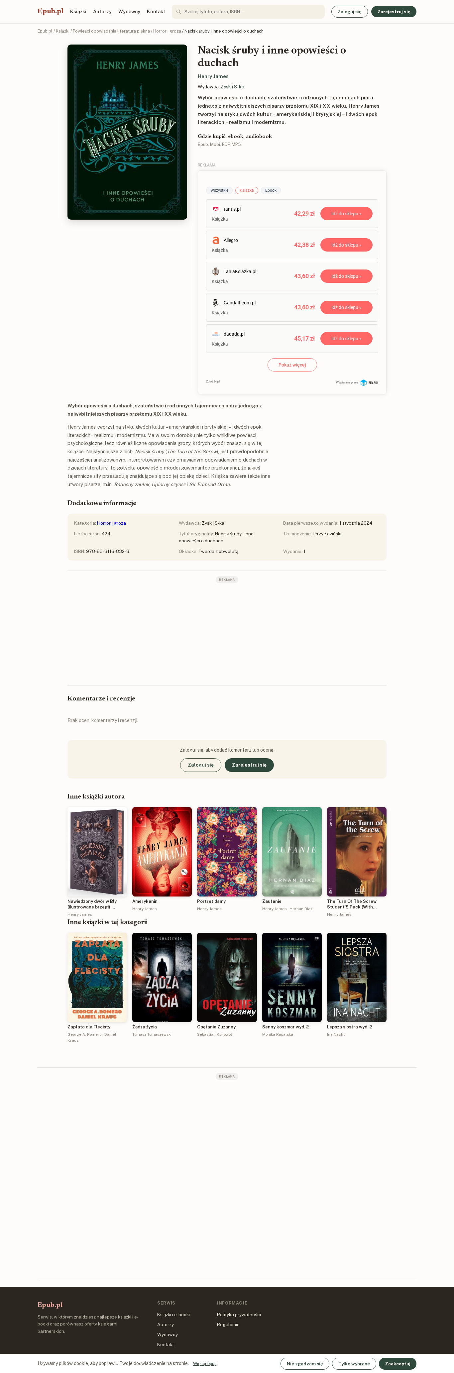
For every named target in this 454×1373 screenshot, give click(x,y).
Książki (78, 11)
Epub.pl (50, 11)
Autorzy (102, 11)
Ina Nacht (336, 1034)
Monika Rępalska (277, 1034)
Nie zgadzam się (305, 1363)
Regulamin (228, 1324)
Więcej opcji (204, 1363)
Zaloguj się (350, 11)
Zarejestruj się (393, 11)
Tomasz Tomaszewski (151, 1034)
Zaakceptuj (397, 1363)
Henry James (213, 76)
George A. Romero (84, 1034)
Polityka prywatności (239, 1314)
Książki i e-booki (173, 1314)
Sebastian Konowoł (214, 1034)
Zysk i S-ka (232, 86)
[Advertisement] (227, 633)
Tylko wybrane (354, 1363)
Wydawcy (129, 11)
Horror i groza (167, 31)
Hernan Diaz (300, 908)
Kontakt (156, 11)
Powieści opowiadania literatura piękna (111, 31)
